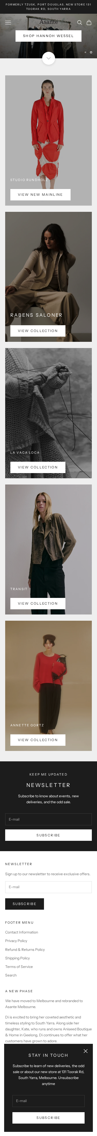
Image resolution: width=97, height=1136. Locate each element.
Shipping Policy (17, 958)
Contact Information (21, 932)
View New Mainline (40, 194)
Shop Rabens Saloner (48, 49)
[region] (48, 36)
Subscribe (48, 1118)
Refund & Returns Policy (25, 949)
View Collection (38, 331)
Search (11, 975)
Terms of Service (19, 966)
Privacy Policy (16, 940)
